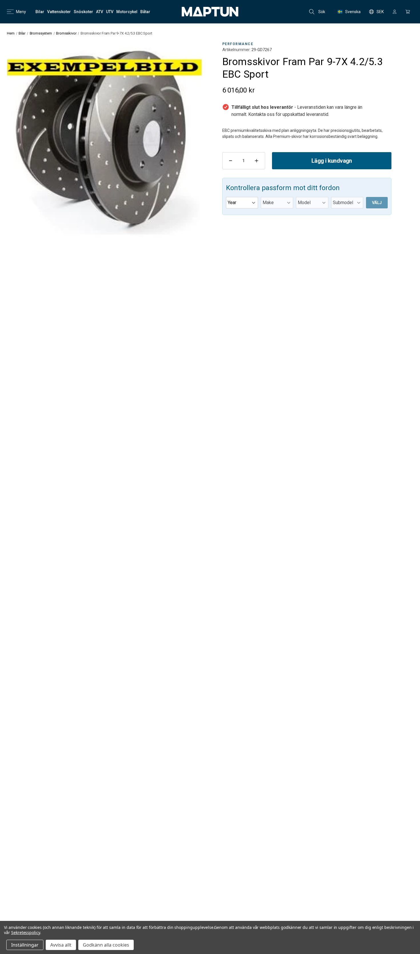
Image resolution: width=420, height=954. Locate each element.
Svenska (353, 11)
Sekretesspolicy (25, 932)
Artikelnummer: (236, 49)
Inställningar (25, 945)
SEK (380, 11)
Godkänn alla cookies (106, 945)
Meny (21, 11)
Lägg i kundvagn (331, 160)
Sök (321, 11)
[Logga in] (394, 11)
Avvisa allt (60, 945)
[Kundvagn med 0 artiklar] (407, 12)
